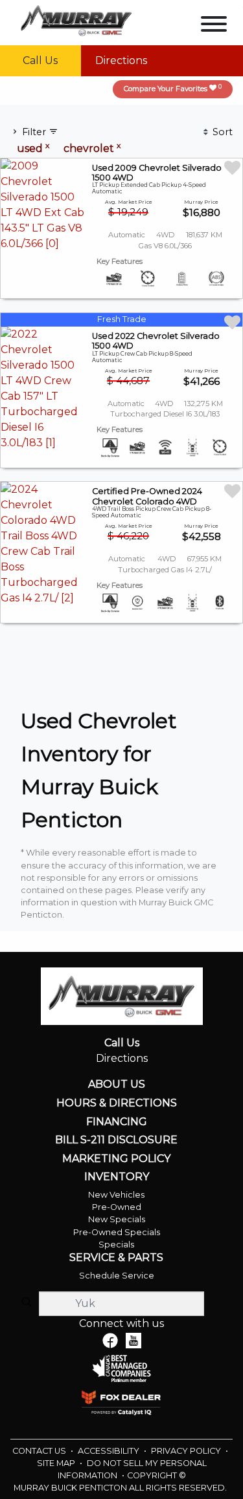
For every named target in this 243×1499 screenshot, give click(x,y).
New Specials (116, 1219)
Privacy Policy (187, 1451)
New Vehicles (116, 1195)
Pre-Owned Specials (116, 1232)
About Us (116, 1084)
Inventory (116, 1177)
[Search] (26, 1303)
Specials (116, 1244)
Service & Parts (116, 1258)
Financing (116, 1122)
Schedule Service (116, 1275)
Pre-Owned (116, 1207)
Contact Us (40, 1451)
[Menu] (214, 26)
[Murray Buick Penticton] (76, 20)
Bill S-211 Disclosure (116, 1140)
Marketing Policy (116, 1159)
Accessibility (109, 1451)
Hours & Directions (116, 1103)
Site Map (57, 1463)
